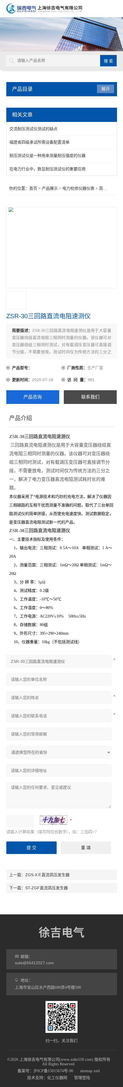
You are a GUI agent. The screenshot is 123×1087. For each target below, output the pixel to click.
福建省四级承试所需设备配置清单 (39, 142)
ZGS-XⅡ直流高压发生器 (47, 875)
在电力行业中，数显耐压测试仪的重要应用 (47, 169)
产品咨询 (32, 397)
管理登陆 (82, 1078)
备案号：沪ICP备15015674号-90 (45, 1071)
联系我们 (90, 397)
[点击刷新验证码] (53, 820)
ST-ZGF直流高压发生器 (46, 888)
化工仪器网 (57, 1078)
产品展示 (50, 188)
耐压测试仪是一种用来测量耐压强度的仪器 (47, 155)
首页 (33, 188)
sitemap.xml (90, 1071)
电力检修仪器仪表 (78, 188)
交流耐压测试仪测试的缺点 (33, 128)
